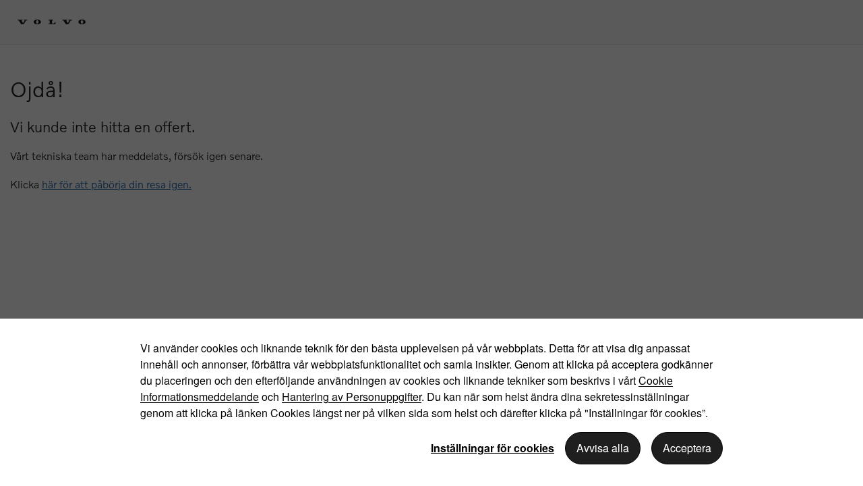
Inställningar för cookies (492, 448)
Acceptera (687, 448)
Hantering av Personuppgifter (351, 396)
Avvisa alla (602, 448)
